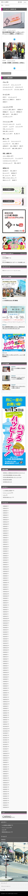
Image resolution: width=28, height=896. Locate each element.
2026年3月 (5, 512)
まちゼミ (13, 817)
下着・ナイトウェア (7, 129)
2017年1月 (5, 751)
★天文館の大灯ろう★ (7, 481)
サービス (5, 94)
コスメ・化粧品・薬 (7, 156)
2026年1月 (5, 517)
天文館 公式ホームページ (7, 878)
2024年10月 (5, 546)
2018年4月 (5, 717)
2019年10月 (5, 676)
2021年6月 (5, 631)
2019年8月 (5, 681)
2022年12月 (5, 591)
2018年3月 (5, 719)
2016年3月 (5, 773)
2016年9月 (5, 760)
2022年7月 (5, 602)
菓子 (13, 175)
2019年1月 (5, 697)
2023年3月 (5, 584)
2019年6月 (5, 685)
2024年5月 (5, 557)
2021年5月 (5, 634)
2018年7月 (5, 710)
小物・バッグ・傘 (7, 133)
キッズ (17, 124)
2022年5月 (5, 607)
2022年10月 (5, 595)
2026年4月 (5, 510)
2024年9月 (5, 548)
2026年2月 (5, 515)
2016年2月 (5, 775)
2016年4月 (5, 771)
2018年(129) (3, 857)
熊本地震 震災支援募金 (7, 479)
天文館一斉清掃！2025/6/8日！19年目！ (13, 62)
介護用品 (19, 109)
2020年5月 (5, 661)
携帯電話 (18, 111)
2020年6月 (5, 658)
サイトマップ (4, 883)
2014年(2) (3, 866)
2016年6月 (5, 766)
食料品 (4, 168)
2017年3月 (5, 746)
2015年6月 (5, 793)
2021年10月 (5, 622)
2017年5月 (5, 742)
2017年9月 (5, 733)
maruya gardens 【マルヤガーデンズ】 (10, 876)
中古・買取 (14, 143)
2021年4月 (5, 636)
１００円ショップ (7, 116)
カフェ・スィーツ (15, 84)
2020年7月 (5, 656)
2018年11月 (5, 701)
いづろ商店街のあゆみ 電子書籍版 (10, 300)
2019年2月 (5, 694)
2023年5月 (5, 582)
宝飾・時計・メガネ (7, 131)
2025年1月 (5, 544)
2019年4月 (5, 690)
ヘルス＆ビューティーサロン (9, 160)
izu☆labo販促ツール (6, 257)
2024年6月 (5, 555)
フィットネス (18, 158)
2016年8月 (5, 762)
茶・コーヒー (6, 175)
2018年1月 (5, 724)
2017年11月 (5, 728)
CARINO (6, 816)
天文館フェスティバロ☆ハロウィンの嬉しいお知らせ (18, 387)
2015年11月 (5, 782)
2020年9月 (5, 652)
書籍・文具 (5, 114)
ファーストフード (7, 89)
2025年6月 (5, 533)
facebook (21, 2)
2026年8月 (5, 506)
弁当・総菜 (12, 170)
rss (19, 2)
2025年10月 (5, 524)
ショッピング (6, 107)
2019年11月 (5, 674)
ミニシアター (6, 143)
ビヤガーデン (18, 87)
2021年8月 (5, 627)
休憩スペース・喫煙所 (8, 99)
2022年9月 (5, 598)
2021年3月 (5, 638)
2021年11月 (5, 620)
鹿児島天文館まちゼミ (7, 497)
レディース (18, 126)
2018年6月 (5, 712)
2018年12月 (5, 699)
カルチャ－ (5, 141)
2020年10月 (5, 649)
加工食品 (5, 170)
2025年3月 (5, 539)
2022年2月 (5, 613)
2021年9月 (5, 625)
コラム (4, 495)
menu (25, 2)
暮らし (4, 138)
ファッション (6, 121)
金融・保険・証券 (16, 148)
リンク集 (3, 889)
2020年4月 (5, 663)
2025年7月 (5, 530)
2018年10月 (5, 703)
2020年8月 (5, 654)
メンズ (10, 126)
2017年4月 (5, 744)
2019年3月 (5, 692)
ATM (4, 97)
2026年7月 (5, 508)
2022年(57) (3, 848)
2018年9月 (5, 706)
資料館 (4, 101)
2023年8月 (5, 575)
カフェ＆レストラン (7, 87)
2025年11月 (5, 521)
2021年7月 (5, 629)
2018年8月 (5, 708)
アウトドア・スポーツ (8, 124)
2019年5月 (5, 688)
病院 (21, 146)
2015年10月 (5, 784)
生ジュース (5, 173)
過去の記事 (24, 253)
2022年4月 (5, 609)
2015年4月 (5, 798)
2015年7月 (5, 791)
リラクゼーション (7, 163)
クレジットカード (15, 141)
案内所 (17, 99)
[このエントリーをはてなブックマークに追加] (14, 39)
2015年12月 (5, 780)
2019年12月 (5, 672)
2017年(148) (3, 859)
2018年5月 (5, 715)
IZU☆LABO (8, 893)
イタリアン (5, 84)
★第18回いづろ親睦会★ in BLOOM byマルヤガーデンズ (14, 472)
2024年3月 (5, 562)
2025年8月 (5, 528)
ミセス (4, 126)
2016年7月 (5, 764)
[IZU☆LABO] (6, 2)
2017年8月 (5, 735)
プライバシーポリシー (5, 886)
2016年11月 (5, 755)
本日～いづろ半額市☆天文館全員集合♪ (18, 369)
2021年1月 (5, 643)
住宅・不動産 (13, 146)
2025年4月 (5, 537)
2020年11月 (5, 647)
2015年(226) (3, 864)
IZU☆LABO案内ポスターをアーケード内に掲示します (13, 262)
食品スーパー (6, 180)
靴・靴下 (16, 133)
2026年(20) (3, 839)
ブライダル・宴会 (18, 89)
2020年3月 (5, 665)
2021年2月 (5, 640)
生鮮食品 (13, 173)
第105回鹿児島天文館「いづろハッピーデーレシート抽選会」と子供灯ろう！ (13, 32)
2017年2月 (5, 748)
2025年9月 (5, 526)
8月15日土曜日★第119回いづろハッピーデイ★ (12, 477)
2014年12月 (5, 807)
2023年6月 (5, 580)
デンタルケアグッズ (7, 158)
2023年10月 (5, 571)
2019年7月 (5, 683)
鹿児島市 (3, 874)
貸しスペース (6, 148)
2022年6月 (5, 604)
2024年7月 (5, 553)
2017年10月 (5, 730)
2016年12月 (5, 753)
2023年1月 (5, 589)
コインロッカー (11, 97)
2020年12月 (5, 645)
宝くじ (11, 111)
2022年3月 (5, 611)
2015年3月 (5, 800)
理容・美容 (16, 163)
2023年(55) (3, 846)
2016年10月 (5, 757)
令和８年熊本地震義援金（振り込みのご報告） (12, 475)
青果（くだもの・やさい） (9, 177)
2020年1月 (5, 670)
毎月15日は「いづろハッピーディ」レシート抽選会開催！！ (18, 378)
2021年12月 (5, 618)
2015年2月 (5, 802)
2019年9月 (5, 679)
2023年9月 (5, 573)
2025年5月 (5, 535)
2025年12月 (5, 519)
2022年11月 (5, 593)
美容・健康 (6, 153)
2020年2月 (5, 667)
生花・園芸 (13, 114)
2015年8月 (5, 789)
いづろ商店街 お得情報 (7, 490)
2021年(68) (3, 850)
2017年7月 (5, 737)
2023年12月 (5, 566)
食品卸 (13, 180)
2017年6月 (5, 739)
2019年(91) (3, 855)
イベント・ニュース (11, 60)
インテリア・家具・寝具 (8, 109)
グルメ (4, 82)
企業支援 (5, 146)
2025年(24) (3, 841)
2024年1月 (5, 564)
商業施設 (5, 111)
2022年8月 (5, 600)
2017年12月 (5, 726)
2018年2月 (5, 721)
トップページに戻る (6, 73)
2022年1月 (5, 616)
